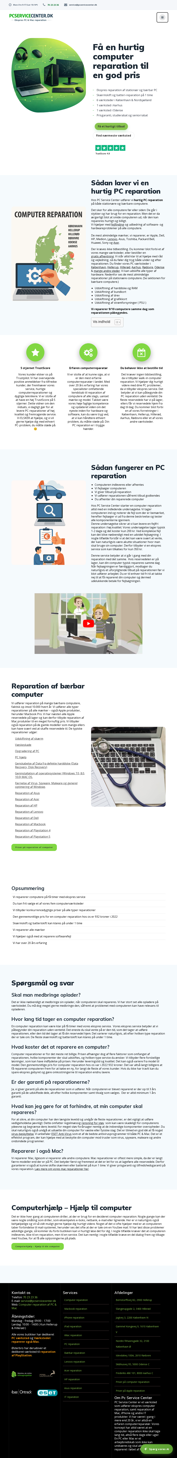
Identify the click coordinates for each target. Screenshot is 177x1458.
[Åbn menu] (162, 17)
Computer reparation (76, 1300)
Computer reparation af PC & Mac (34, 1306)
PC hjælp (20, 757)
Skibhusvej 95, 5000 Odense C (133, 1364)
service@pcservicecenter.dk (83, 4)
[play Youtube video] (88, 623)
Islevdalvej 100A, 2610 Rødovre (133, 1355)
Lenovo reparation (74, 1361)
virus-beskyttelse (22, 1134)
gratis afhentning (102, 256)
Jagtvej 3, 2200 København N (132, 1317)
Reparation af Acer (27, 799)
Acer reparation (73, 1370)
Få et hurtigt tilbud (111, 126)
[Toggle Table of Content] (116, 322)
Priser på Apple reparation (130, 1390)
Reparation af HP (26, 805)
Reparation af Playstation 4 (32, 830)
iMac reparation (73, 1335)
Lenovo (112, 239)
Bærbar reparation (74, 1352)
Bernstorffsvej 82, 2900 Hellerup (134, 1300)
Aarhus (136, 267)
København (98, 267)
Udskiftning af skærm (29, 738)
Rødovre (147, 267)
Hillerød (125, 267)
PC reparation (72, 1344)
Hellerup (113, 267)
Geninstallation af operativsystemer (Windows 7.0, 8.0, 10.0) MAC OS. (50, 775)
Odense (159, 267)
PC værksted (20, 1338)
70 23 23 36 (53, 4)
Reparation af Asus (27, 793)
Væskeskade (23, 745)
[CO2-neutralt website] (22, 1375)
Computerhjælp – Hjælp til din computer (37, 1246)
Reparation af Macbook (30, 824)
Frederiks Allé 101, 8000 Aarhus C (134, 1373)
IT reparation (71, 1397)
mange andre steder (107, 271)
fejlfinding (117, 224)
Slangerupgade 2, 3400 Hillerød (133, 1308)
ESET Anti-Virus (61, 1134)
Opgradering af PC (27, 751)
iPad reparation (72, 1326)
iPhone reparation (74, 1317)
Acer (116, 243)
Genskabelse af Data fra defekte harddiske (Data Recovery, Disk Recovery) (46, 765)
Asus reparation (73, 1388)
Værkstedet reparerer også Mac (31, 1340)
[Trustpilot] (110, 150)
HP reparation (72, 1379)
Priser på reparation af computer (34, 847)
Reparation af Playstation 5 (32, 837)
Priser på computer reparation (133, 1382)
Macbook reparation (75, 1308)
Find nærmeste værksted (113, 135)
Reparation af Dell (27, 818)
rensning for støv (92, 1123)
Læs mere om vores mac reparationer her (62, 1169)
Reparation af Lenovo (29, 812)
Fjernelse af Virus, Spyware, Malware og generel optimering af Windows (46, 785)
